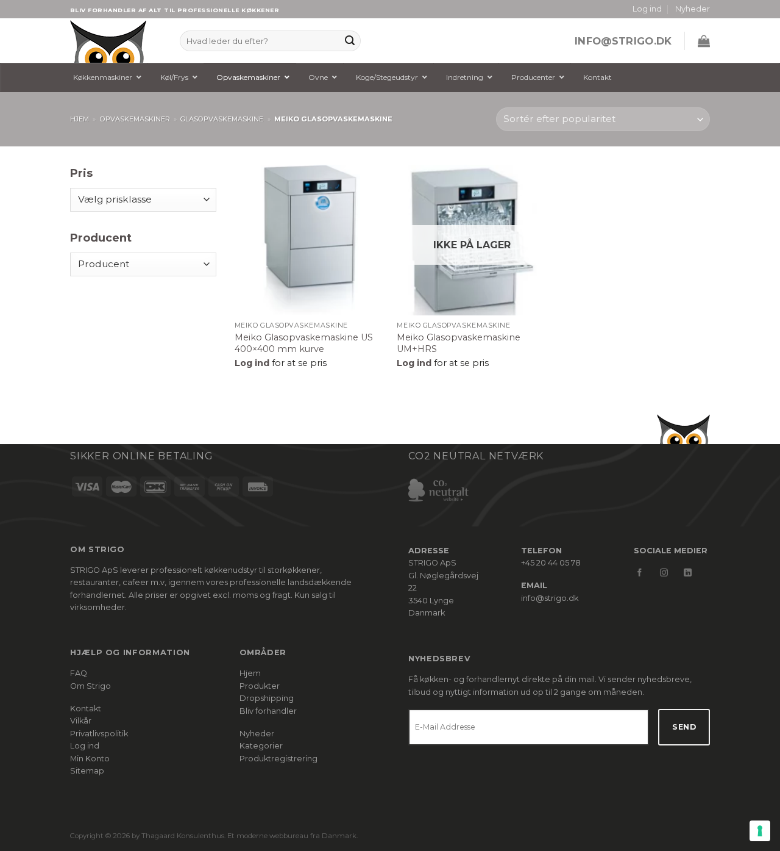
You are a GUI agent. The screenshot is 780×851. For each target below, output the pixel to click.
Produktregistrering (278, 758)
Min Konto (90, 758)
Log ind (84, 745)
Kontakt (85, 708)
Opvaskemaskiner (135, 119)
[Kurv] (704, 40)
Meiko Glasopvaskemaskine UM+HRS (458, 343)
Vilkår (80, 720)
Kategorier (261, 745)
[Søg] (349, 41)
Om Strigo (90, 686)
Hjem (79, 119)
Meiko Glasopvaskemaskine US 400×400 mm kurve (304, 343)
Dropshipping (266, 698)
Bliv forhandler (268, 711)
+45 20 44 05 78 (551, 562)
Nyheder (692, 8)
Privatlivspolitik (99, 733)
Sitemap (87, 770)
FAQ (78, 673)
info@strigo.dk (623, 41)
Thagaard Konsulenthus (182, 835)
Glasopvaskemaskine (221, 119)
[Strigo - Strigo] (115, 40)
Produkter (259, 686)
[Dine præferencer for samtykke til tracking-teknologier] (760, 830)
